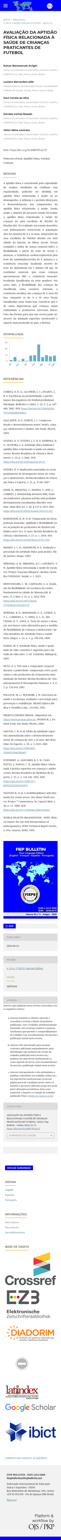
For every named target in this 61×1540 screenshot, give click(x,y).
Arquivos (19, 19)
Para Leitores (12, 1222)
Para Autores (12, 1227)
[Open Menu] (5, 5)
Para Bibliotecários (15, 1232)
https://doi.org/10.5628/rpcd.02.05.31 (24, 461)
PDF (11, 926)
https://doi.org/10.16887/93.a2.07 (28, 150)
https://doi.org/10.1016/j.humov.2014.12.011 (28, 511)
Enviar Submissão (19, 1168)
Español (9, 1195)
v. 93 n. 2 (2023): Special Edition (22, 23)
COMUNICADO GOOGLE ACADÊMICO (26, 1458)
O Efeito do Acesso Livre (39, 1095)
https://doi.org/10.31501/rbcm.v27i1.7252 (26, 539)
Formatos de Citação (22, 1135)
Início (7, 19)
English (9, 1189)
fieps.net (12, 1500)
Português (11, 1200)
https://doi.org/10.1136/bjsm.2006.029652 (26, 810)
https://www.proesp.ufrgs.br (19, 719)
